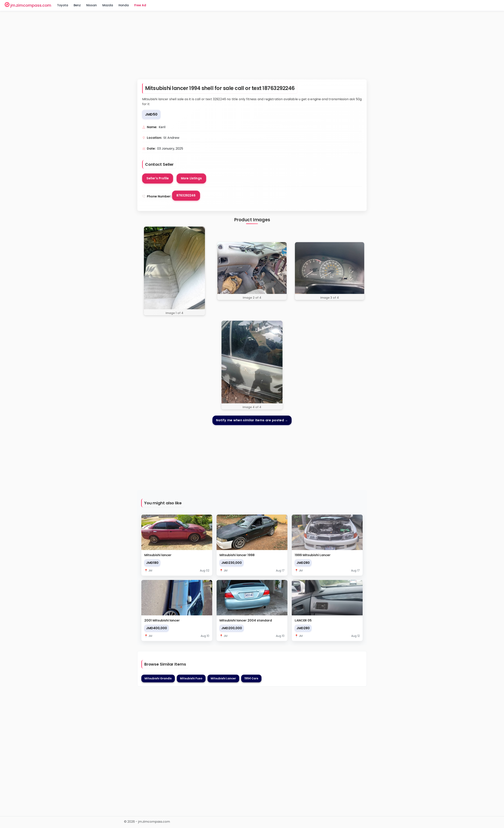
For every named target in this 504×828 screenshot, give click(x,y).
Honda (124, 5)
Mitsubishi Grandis (158, 678)
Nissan (91, 5)
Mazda (107, 5)
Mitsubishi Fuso (191, 678)
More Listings (191, 178)
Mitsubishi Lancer (223, 678)
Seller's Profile (157, 178)
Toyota (62, 5)
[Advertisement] (252, 47)
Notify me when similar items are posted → (252, 420)
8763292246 (186, 195)
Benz (77, 5)
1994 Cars (251, 678)
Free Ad (140, 5)
